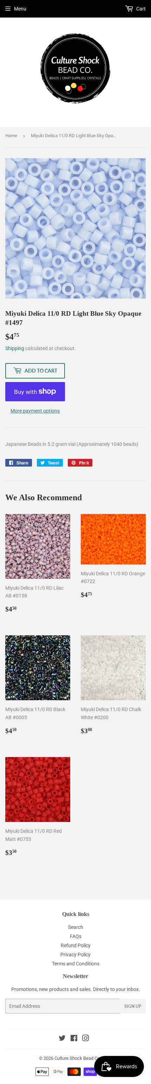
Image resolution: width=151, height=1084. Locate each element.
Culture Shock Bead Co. (77, 1058)
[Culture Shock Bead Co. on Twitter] (62, 1039)
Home (11, 135)
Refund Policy (76, 945)
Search (75, 927)
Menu (20, 9)
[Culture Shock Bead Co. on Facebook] (74, 1039)
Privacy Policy (75, 954)
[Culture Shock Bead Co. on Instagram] (85, 1039)
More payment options (35, 411)
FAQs (75, 936)
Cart (140, 9)
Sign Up (132, 1006)
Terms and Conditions (75, 963)
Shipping (14, 348)
